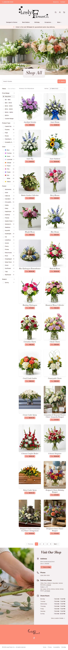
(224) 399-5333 (8, 2)
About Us (56, 2)
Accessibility (56, 647)
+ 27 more (47, 591)
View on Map (47, 567)
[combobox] (57, 88)
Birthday (37, 22)
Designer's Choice (11, 22)
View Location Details (57, 618)
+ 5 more (48, 585)
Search (63, 81)
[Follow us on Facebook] (34, 638)
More (58, 22)
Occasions (48, 22)
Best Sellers (26, 22)
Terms (44, 647)
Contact (62, 2)
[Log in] (60, 12)
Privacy (50, 647)
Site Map (63, 647)
